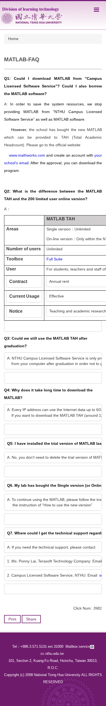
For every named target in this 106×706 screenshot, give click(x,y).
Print (12, 619)
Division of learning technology (30, 9)
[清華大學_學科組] (31, 18)
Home (13, 38)
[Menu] (96, 9)
